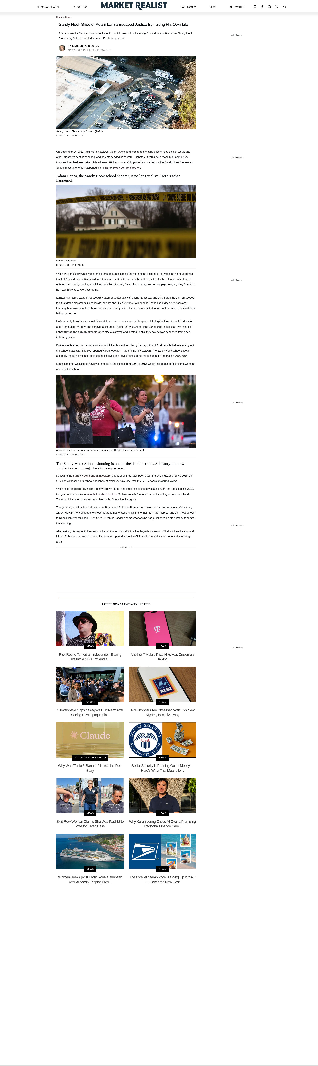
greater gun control (86, 488)
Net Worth (237, 7)
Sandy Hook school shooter (122, 167)
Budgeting (80, 7)
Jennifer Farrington (85, 46)
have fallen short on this (101, 494)
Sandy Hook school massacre (92, 475)
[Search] (254, 6)
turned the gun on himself (80, 332)
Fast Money (188, 7)
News (213, 7)
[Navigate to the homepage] (134, 6)
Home (59, 17)
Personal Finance (48, 7)
